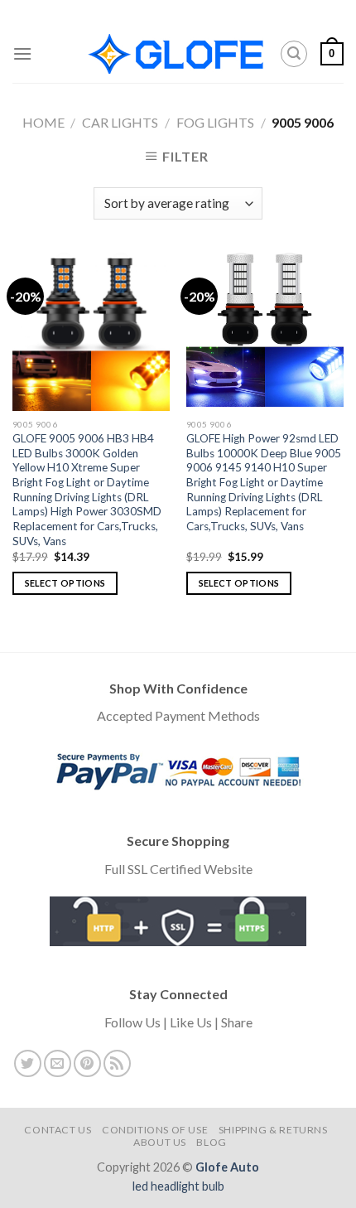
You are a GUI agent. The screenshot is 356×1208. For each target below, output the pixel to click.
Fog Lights (215, 122)
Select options (65, 582)
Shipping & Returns (273, 1129)
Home (43, 122)
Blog (211, 1142)
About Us (159, 1142)
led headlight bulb (178, 1186)
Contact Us (57, 1129)
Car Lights (120, 122)
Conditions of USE (155, 1129)
